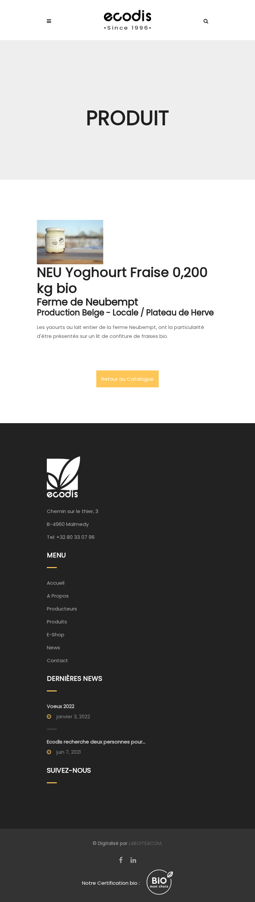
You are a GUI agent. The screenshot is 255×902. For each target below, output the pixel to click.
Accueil (55, 582)
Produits (57, 621)
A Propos (58, 595)
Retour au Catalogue (127, 378)
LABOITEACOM (145, 843)
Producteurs (62, 608)
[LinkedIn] (133, 860)
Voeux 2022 (60, 706)
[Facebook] (121, 860)
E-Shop (55, 634)
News (53, 647)
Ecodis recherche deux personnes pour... (96, 741)
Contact (57, 660)
